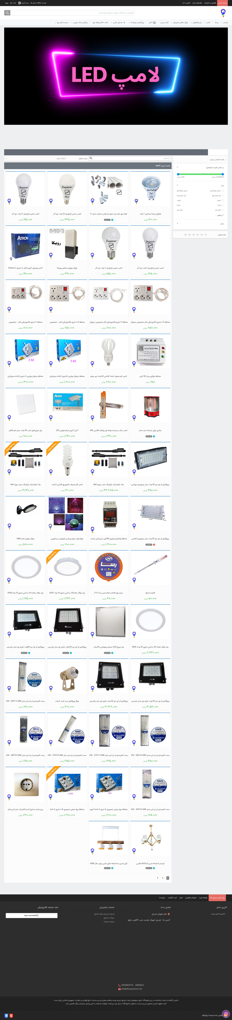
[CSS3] (6, 1015)
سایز (222, 224)
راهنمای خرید (197, 3)
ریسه (217, 22)
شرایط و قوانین (190, 898)
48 (193, 235)
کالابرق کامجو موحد (218, 914)
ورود (6, 3)
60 (189, 235)
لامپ (208, 22)
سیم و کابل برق (62, 22)
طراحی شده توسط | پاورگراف (212, 1015)
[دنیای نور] (223, 13)
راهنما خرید (203, 898)
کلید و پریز (164, 22)
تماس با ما (186, 3)
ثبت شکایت (172, 898)
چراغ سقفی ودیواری (180, 22)
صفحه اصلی (222, 3)
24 (201, 235)
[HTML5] (11, 1015)
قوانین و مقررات (210, 3)
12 (205, 235)
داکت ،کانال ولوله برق (100, 22)
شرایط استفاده (109, 922)
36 (197, 235)
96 (185, 235)
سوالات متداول (109, 918)
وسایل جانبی (119, 22)
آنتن (152, 22)
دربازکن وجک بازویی (80, 22)
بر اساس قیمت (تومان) (215, 167)
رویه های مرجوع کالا (217, 898)
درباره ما (162, 898)
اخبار (181, 898)
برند (222, 185)
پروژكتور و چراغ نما (137, 22)
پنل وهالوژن (197, 22)
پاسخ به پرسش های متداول (104, 914)
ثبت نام (13, 3)
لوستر (226, 22)
